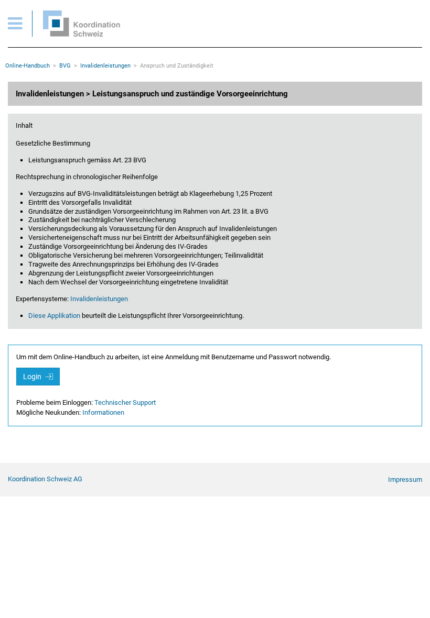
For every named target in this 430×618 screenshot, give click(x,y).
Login (33, 376)
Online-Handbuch (27, 65)
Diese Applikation (54, 315)
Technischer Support (125, 402)
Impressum (405, 479)
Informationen (103, 412)
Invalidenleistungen (105, 65)
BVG (65, 65)
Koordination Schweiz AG (45, 479)
